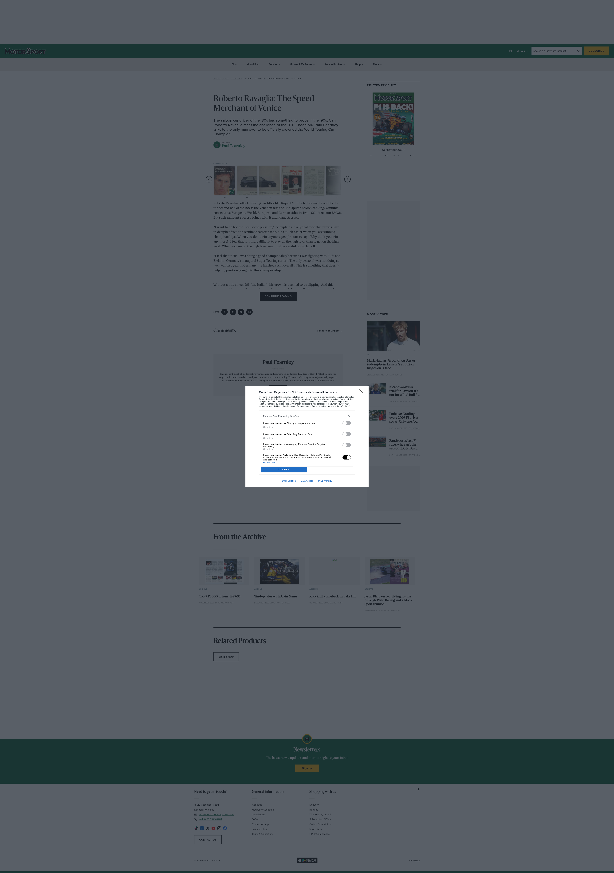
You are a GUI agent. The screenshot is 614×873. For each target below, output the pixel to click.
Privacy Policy (325, 480)
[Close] (362, 392)
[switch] (346, 423)
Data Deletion (289, 480)
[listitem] (307, 416)
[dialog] (307, 436)
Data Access (307, 480)
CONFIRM (284, 469)
